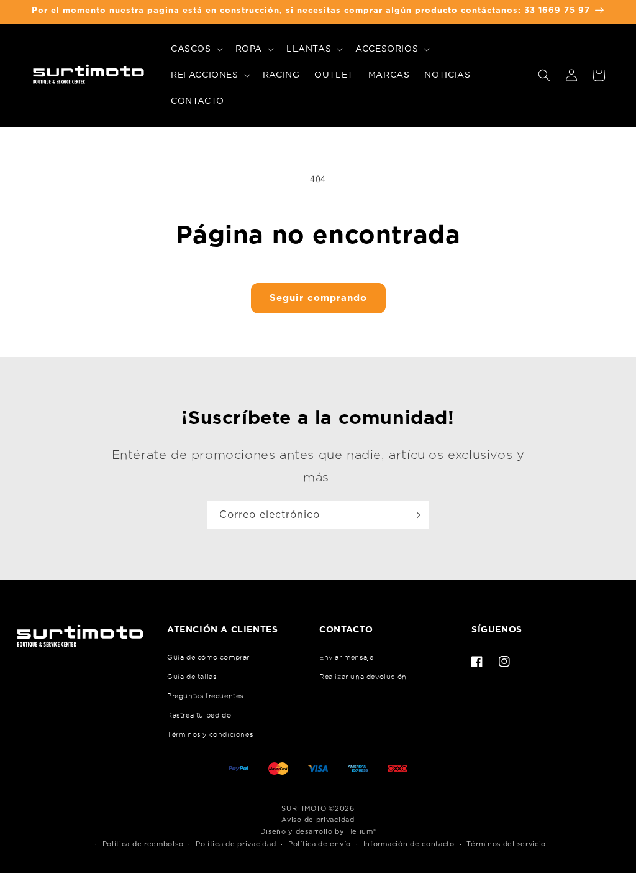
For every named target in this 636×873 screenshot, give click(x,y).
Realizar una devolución (363, 676)
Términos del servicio (506, 844)
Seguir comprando (318, 298)
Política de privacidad (236, 844)
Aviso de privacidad (317, 819)
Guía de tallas (191, 676)
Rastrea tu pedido (199, 715)
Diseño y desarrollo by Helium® (318, 831)
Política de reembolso (143, 844)
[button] (195, 49)
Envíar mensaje (346, 657)
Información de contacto (409, 844)
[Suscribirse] (415, 515)
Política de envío (319, 844)
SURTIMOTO (303, 808)
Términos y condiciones (210, 734)
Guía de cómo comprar (208, 657)
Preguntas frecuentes (205, 696)
